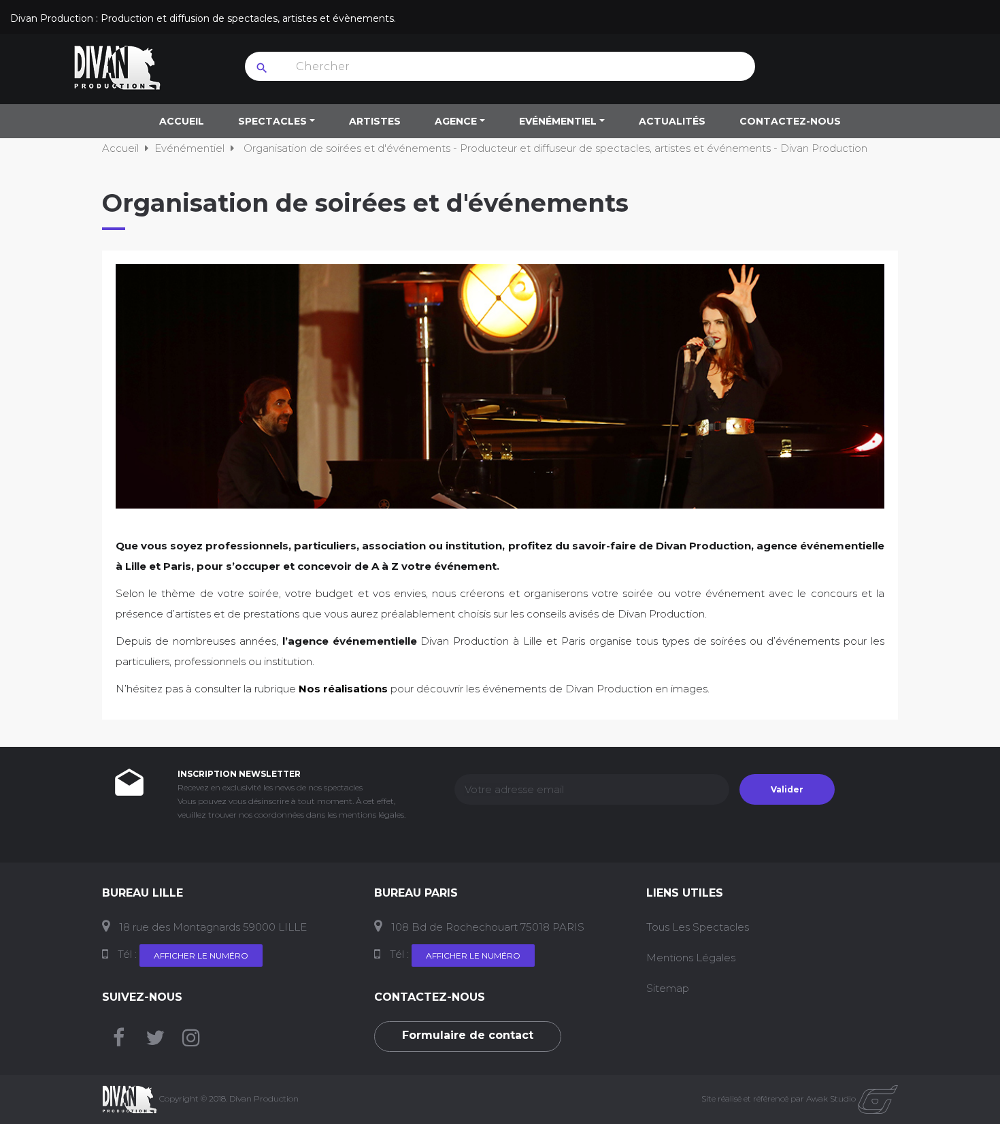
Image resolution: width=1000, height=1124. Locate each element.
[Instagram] (191, 1041)
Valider (787, 789)
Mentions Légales (690, 957)
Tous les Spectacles (697, 926)
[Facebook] (118, 1041)
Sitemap (667, 988)
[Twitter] (155, 1041)
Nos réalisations (343, 688)
